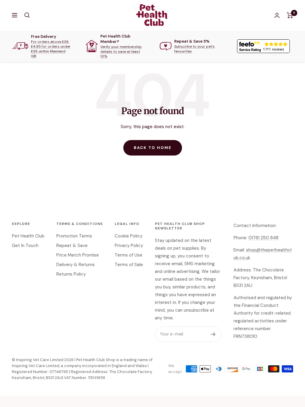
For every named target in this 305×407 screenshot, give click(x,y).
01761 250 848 (263, 238)
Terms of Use (128, 255)
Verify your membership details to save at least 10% (121, 51)
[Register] (213, 334)
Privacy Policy (129, 245)
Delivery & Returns (75, 265)
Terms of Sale (129, 265)
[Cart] (290, 15)
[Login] (277, 15)
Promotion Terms (74, 236)
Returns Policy (71, 274)
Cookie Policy (128, 236)
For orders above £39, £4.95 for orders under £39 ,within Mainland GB (51, 48)
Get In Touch (25, 245)
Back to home (153, 147)
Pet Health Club (28, 236)
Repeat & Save (72, 245)
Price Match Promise (77, 255)
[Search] (27, 15)
